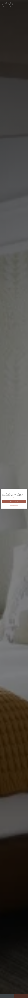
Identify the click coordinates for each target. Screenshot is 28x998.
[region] (14, 499)
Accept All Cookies (14, 501)
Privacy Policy (13, 497)
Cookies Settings (14, 505)
